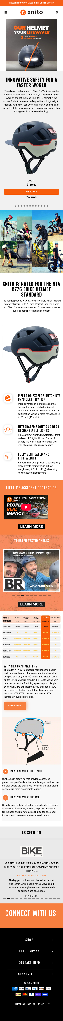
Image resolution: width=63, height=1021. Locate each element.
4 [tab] (24, 206)
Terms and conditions (25, 1004)
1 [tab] (15, 206)
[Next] (54, 573)
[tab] (13, 595)
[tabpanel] (31, 159)
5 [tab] (27, 206)
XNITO (36, 983)
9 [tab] (38, 206)
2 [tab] (18, 206)
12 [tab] (47, 206)
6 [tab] (30, 206)
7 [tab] (33, 206)
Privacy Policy (43, 1004)
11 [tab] (44, 206)
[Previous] (8, 573)
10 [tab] (41, 206)
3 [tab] (21, 206)
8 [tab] (35, 206)
